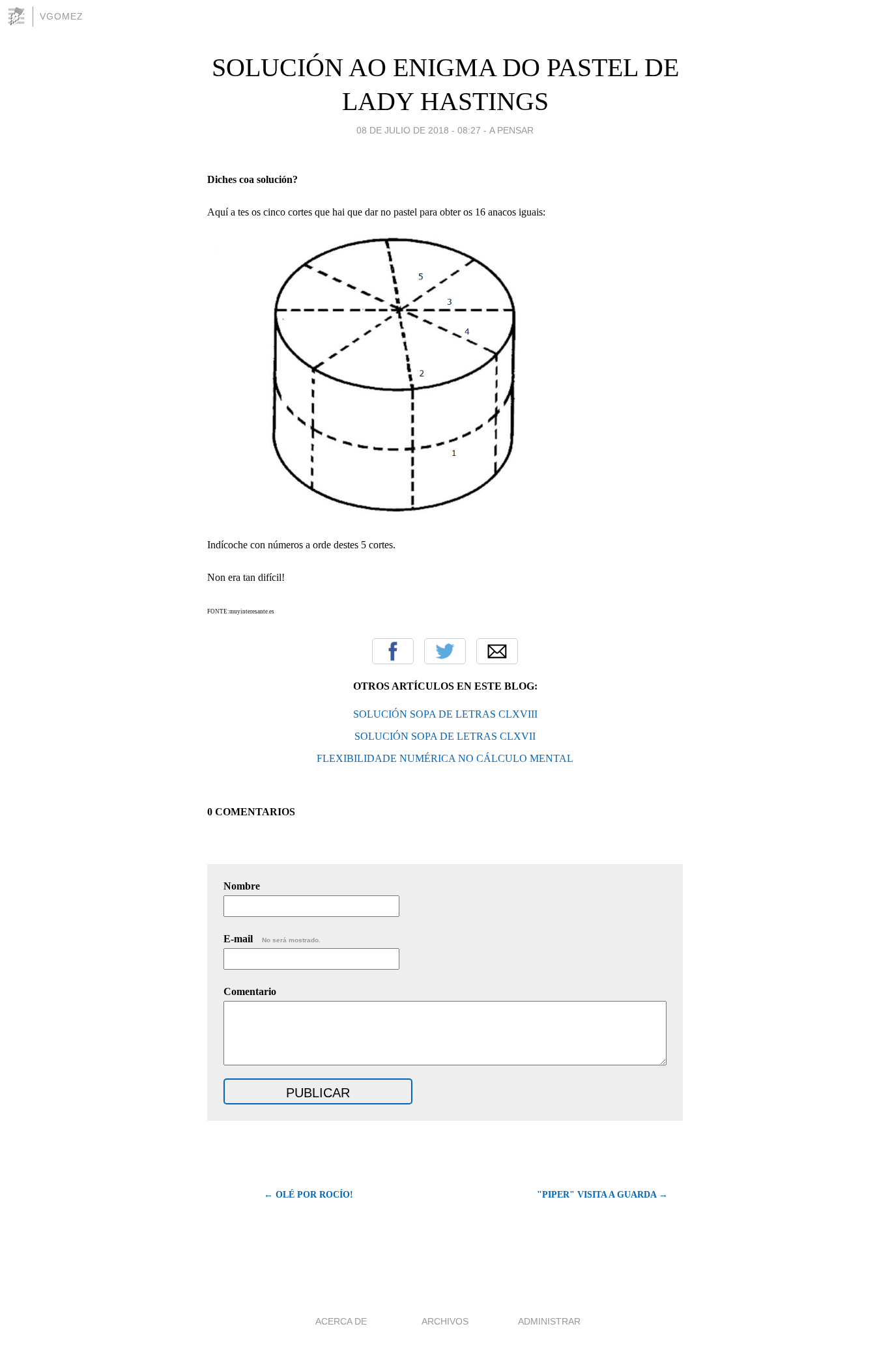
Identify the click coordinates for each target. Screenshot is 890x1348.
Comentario (249, 991)
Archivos (445, 1321)
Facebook (393, 651)
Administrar (549, 1321)
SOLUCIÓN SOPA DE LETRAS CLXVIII (445, 714)
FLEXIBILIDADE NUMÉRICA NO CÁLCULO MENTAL (445, 758)
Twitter (445, 651)
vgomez (61, 16)
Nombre (241, 886)
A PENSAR (511, 130)
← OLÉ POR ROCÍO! (308, 1195)
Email (497, 651)
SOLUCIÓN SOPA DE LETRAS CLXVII (445, 736)
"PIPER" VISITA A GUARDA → (602, 1195)
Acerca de (341, 1321)
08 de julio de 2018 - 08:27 (418, 130)
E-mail (272, 938)
